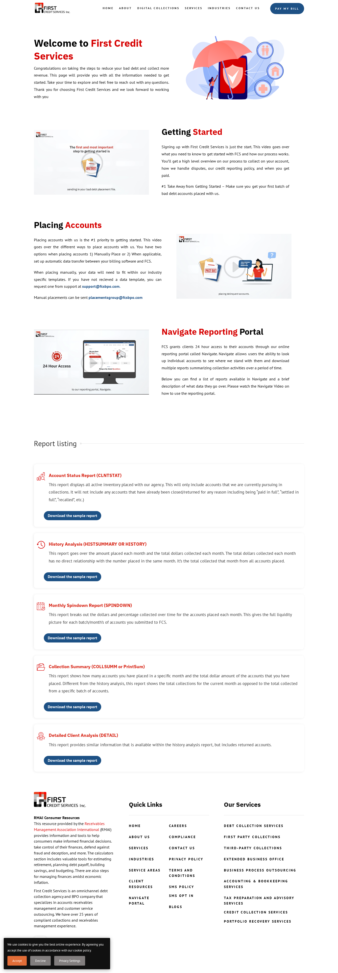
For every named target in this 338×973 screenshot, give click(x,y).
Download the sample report (72, 515)
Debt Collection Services (254, 826)
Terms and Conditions (182, 873)
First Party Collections (252, 837)
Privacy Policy (186, 859)
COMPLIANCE (182, 837)
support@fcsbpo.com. (101, 286)
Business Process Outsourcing (260, 870)
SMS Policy (181, 887)
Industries (219, 8)
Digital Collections (158, 8)
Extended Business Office (254, 859)
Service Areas (145, 870)
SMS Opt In (181, 895)
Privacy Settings (69, 961)
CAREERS (178, 826)
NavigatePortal (139, 901)
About (125, 8)
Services (193, 8)
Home (108, 8)
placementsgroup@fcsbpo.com (116, 297)
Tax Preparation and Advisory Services (259, 901)
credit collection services (256, 912)
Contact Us (248, 8)
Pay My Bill (287, 8)
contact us (182, 848)
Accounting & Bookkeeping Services (256, 884)
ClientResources (141, 884)
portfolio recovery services (257, 921)
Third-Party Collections (253, 848)
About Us (139, 837)
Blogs (175, 907)
